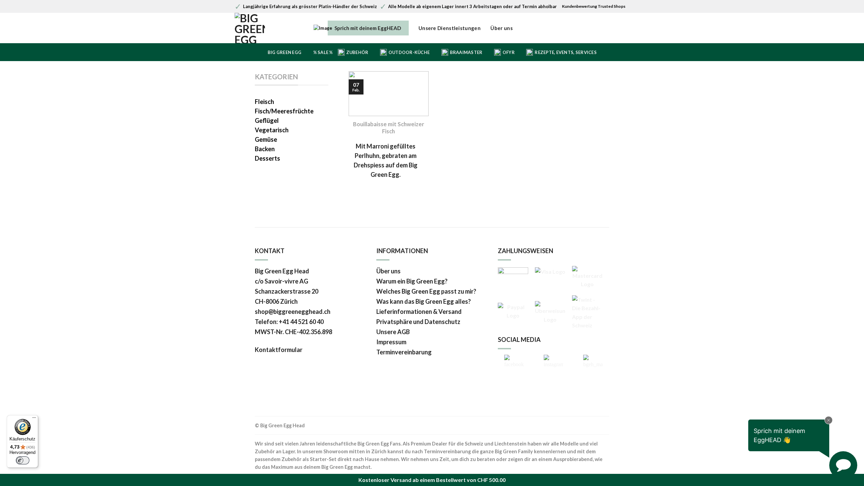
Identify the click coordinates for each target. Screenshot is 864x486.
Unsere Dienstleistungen (449, 28)
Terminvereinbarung (404, 352)
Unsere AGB (393, 331)
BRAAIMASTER (466, 52)
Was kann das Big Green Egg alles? (423, 301)
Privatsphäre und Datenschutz (418, 321)
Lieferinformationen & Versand (419, 311)
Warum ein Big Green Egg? (412, 281)
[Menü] (34, 419)
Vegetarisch (272, 130)
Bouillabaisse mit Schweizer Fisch (388, 128)
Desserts (267, 158)
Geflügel (267, 120)
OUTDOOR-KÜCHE (409, 52)
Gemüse (266, 139)
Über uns (501, 28)
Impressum (391, 342)
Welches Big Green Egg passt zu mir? (426, 291)
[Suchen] (605, 28)
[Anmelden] (616, 28)
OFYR (509, 52)
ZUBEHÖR (357, 52)
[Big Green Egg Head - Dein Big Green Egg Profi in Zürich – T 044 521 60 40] (263, 28)
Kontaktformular (279, 349)
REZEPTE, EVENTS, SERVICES (565, 52)
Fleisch (264, 101)
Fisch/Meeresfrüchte (284, 111)
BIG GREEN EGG (284, 52)
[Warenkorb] (626, 28)
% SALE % (323, 52)
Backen (265, 149)
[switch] (22, 460)
